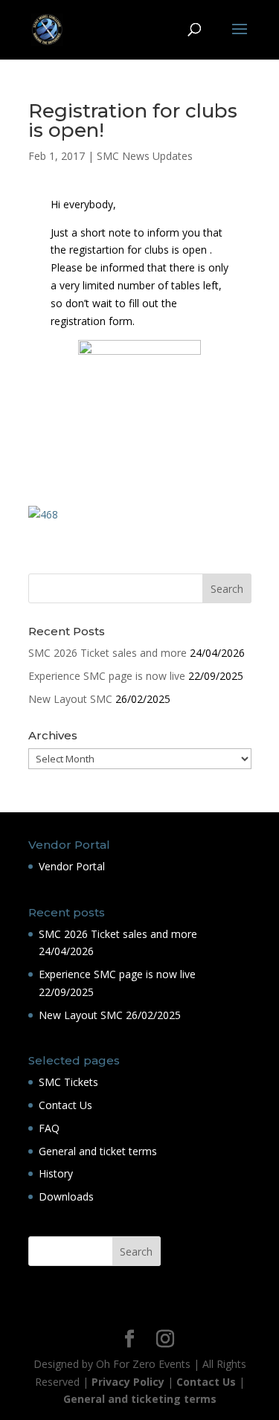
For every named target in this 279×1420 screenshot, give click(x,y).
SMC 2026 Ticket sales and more (107, 653)
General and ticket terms (98, 1151)
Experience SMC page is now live (106, 676)
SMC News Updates (145, 156)
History (56, 1173)
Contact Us (65, 1105)
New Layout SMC (70, 699)
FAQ (49, 1128)
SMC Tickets (68, 1082)
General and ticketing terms (140, 1399)
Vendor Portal (72, 866)
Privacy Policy (128, 1382)
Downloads (66, 1196)
